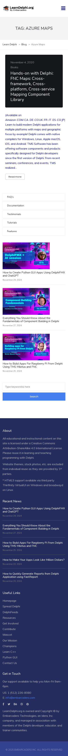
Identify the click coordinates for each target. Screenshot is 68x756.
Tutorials (12, 222)
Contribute (9, 629)
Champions (10, 646)
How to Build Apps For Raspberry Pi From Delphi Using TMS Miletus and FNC (33, 365)
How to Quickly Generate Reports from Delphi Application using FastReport (31, 575)
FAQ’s (10, 197)
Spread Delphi (11, 606)
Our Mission (10, 640)
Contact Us (10, 663)
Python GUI (10, 657)
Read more (15, 176)
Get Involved (10, 623)
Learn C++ (9, 651)
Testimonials (14, 214)
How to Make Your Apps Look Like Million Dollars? (34, 560)
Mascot (7, 634)
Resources (9, 617)
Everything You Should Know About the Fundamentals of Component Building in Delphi (31, 319)
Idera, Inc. (47, 715)
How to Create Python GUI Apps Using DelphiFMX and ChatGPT (34, 274)
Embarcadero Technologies (19, 715)
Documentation (15, 205)
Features (12, 231)
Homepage (9, 600)
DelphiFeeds (10, 612)
